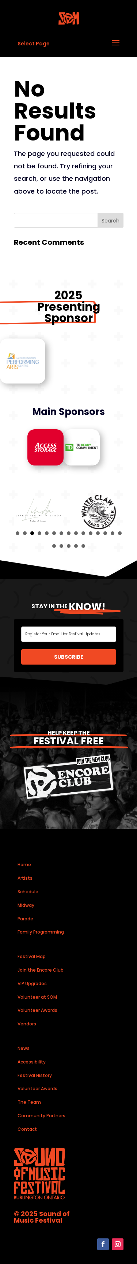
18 (69, 546)
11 (90, 533)
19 (76, 546)
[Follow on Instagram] (117, 1244)
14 (112, 533)
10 (83, 533)
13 (105, 533)
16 (54, 546)
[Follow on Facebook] (103, 1244)
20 (83, 546)
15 (120, 533)
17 (61, 546)
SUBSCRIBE (68, 657)
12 (98, 533)
